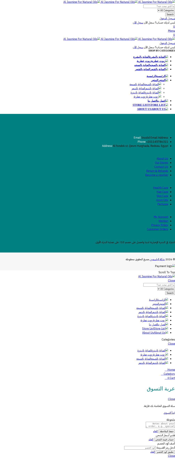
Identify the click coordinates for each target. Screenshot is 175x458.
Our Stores (161, 163)
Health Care (160, 188)
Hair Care (162, 192)
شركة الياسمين (157, 259)
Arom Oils (162, 200)
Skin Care (162, 196)
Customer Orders (157, 229)
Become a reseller (156, 175)
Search (170, 14)
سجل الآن (138, 23)
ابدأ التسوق (169, 413)
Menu (171, 31)
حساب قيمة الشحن (164, 439)
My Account (161, 217)
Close (171, 281)
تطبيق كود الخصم (165, 452)
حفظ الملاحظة (167, 431)
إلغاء (155, 431)
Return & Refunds (157, 171)
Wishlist (163, 221)
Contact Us (161, 167)
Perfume (162, 204)
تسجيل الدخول (167, 18)
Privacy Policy (159, 225)
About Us (162, 159)
